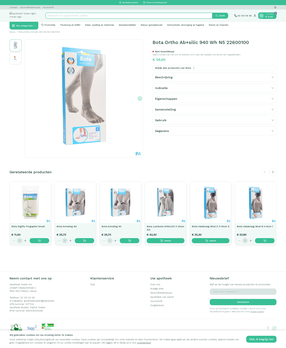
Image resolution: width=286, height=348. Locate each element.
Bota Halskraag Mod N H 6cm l (255, 226)
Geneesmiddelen (127, 25)
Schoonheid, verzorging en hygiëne (185, 25)
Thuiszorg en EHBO (70, 25)
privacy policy (257, 311)
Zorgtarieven (157, 305)
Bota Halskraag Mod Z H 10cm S (210, 226)
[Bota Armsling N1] (120, 202)
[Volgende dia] (272, 172)
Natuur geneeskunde (151, 25)
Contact (14, 7)
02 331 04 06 (27, 297)
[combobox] (128, 16)
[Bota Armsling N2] (75, 202)
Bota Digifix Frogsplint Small (28, 226)
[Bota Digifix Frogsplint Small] (30, 202)
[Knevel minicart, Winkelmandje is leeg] (261, 15)
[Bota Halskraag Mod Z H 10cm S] (210, 202)
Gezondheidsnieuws (30, 7)
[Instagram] (274, 328)
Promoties (50, 25)
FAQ (92, 284)
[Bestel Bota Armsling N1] (129, 240)
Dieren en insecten (218, 25)
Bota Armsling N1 (111, 226)
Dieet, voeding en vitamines (99, 25)
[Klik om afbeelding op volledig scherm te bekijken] (84, 99)
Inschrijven (243, 302)
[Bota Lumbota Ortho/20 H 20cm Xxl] (165, 202)
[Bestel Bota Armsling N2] (84, 240)
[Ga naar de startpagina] (24, 15)
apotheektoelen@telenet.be (39, 300)
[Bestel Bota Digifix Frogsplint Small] (39, 240)
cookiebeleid (144, 342)
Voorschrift (48, 7)
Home (12, 32)
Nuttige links (157, 288)
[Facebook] (268, 328)
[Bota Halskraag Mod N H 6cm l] (255, 202)
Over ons (155, 284)
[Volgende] (139, 98)
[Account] (254, 15)
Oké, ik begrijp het (261, 339)
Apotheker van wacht (162, 297)
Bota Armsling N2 (67, 226)
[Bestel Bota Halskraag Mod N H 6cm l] (265, 240)
